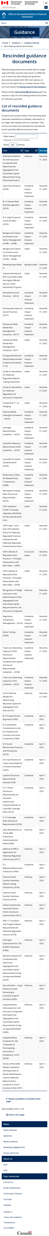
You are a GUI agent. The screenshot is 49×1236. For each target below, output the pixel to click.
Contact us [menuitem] (8, 1182)
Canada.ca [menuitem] (7, 1212)
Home (5, 43)
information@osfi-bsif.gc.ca (28, 92)
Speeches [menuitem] (7, 1135)
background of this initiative (33, 86)
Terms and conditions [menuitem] (13, 1217)
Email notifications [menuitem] (12, 1188)
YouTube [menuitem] (7, 1199)
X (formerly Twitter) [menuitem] (12, 1193)
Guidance (16, 43)
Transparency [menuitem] (9, 1222)
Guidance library (31, 43)
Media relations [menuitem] (10, 1141)
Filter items (9, 136)
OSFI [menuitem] (5, 1164)
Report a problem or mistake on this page (23, 1099)
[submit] (46, 7)
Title (5, 150)
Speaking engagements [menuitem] (14, 1147)
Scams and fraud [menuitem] (11, 1153)
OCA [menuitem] (5, 1170)
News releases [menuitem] (10, 1130)
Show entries (14, 144)
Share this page (16, 1114)
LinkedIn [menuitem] (7, 1205)
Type (26, 150)
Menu (3, 23)
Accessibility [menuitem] (9, 1228)
